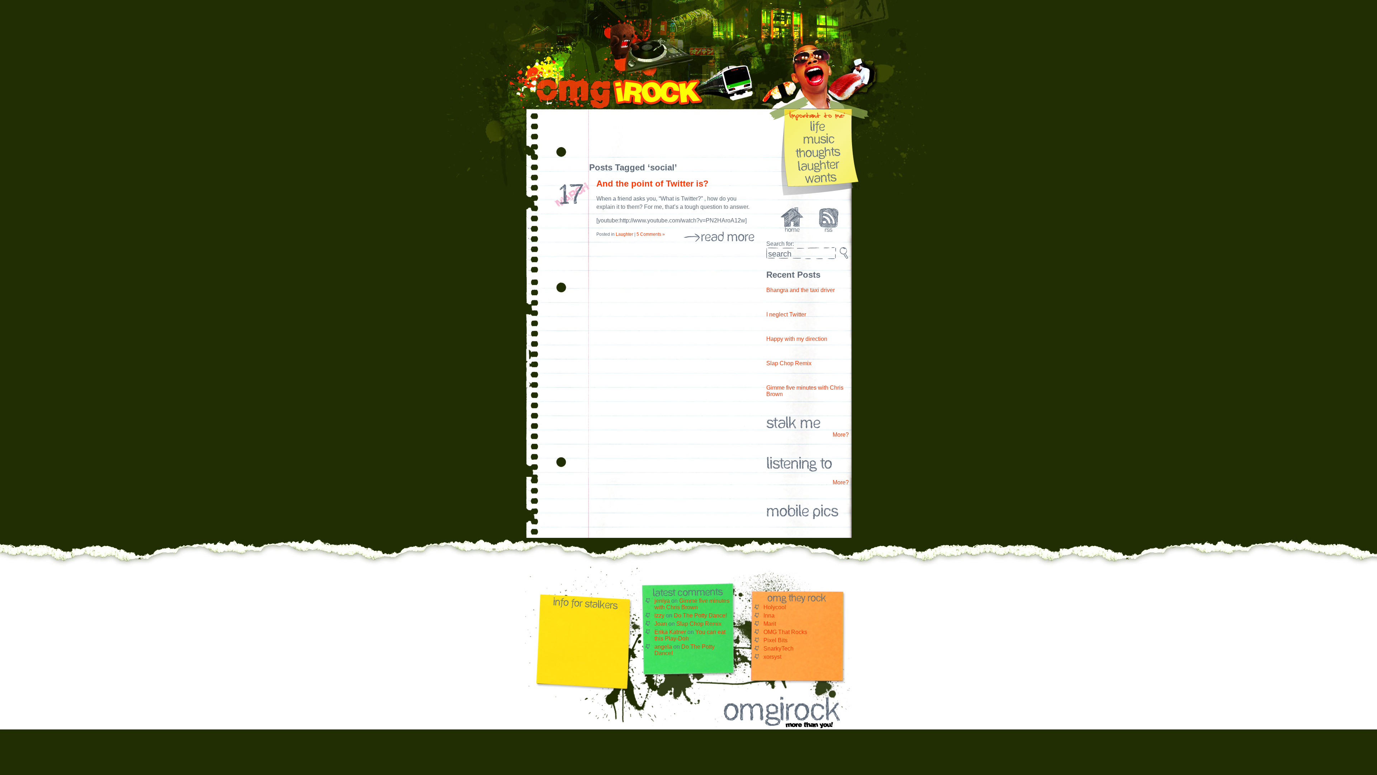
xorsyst (772, 657)
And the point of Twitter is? (652, 183)
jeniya (662, 601)
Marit (769, 624)
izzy (659, 615)
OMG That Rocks (785, 632)
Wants (819, 177)
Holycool (774, 607)
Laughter (624, 234)
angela (663, 647)
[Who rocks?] (799, 230)
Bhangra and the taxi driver (800, 290)
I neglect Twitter (786, 314)
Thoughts (819, 151)
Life (819, 125)
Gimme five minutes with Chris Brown (691, 604)
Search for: (780, 244)
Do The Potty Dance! (700, 615)
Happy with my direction (796, 339)
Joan (660, 624)
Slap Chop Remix (788, 363)
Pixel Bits (775, 640)
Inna (769, 615)
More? (841, 435)
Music (819, 138)
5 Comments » (651, 234)
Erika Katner (670, 632)
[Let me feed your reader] (828, 230)
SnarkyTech (778, 648)
